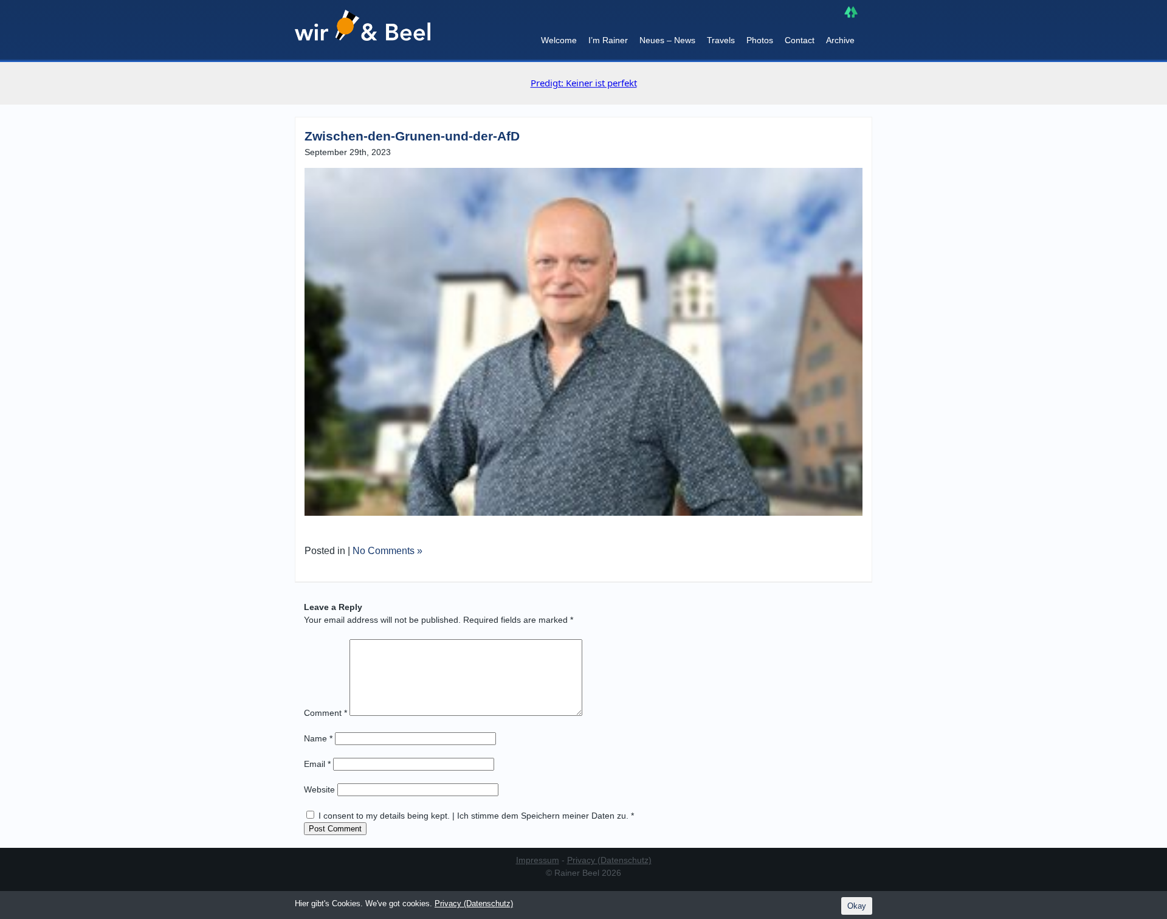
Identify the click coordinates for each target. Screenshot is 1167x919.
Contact (799, 40)
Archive (840, 40)
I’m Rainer (608, 40)
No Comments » (387, 551)
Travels (721, 40)
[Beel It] (362, 31)
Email (317, 764)
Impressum (537, 860)
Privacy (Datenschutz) (609, 860)
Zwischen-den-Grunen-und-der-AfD (412, 136)
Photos (759, 40)
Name (318, 738)
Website (319, 789)
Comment (325, 713)
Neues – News (667, 40)
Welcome (559, 40)
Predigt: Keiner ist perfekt (584, 83)
